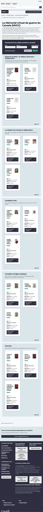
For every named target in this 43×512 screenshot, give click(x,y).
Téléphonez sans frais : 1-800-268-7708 (21, 479)
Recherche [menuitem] (4, 455)
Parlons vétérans (35, 448)
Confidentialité (23, 502)
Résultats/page (35, 45)
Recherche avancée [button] (10, 50)
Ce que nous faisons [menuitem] (6, 450)
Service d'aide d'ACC (21, 465)
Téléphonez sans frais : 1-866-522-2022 (21, 450)
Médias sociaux (8, 502)
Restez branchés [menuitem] (5, 473)
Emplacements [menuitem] (5, 471)
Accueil (3, 15)
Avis (20, 500)
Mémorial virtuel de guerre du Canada (12, 27)
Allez (34, 50)
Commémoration (10, 15)
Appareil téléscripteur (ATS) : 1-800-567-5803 (35, 480)
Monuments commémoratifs (21, 15)
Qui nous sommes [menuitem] (6, 448)
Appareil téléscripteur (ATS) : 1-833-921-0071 (21, 456)
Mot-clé (18, 45)
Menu (5, 11)
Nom (6, 45)
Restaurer (27, 50)
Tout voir (36, 124)
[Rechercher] (40, 7)
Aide (3, 500)
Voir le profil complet (10, 89)
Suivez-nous (6, 477)
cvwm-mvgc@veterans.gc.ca (21, 436)
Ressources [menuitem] (4, 457)
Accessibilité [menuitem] (4, 445)
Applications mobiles (9, 504)
